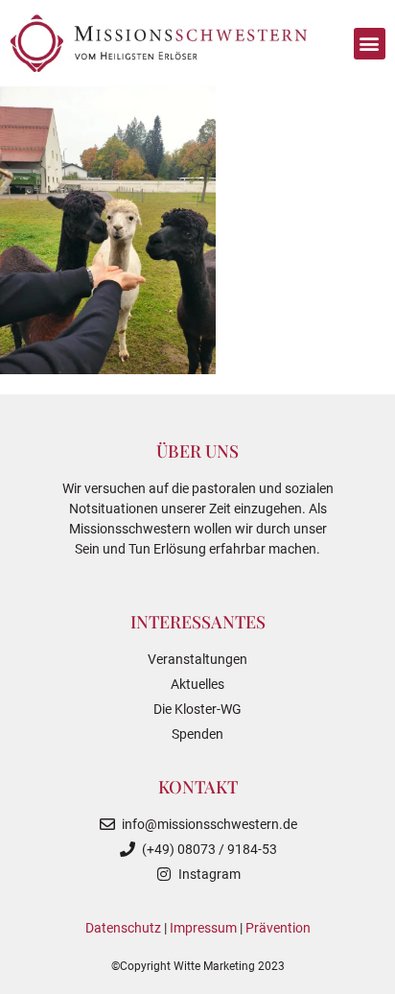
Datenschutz (123, 927)
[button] (369, 43)
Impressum (203, 927)
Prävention (278, 927)
